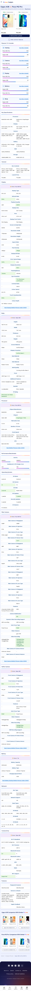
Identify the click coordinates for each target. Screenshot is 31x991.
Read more (27, 9)
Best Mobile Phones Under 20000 (15, 447)
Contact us (18, 970)
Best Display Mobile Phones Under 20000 (16, 307)
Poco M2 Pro (19, 28)
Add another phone (15, 36)
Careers (12, 970)
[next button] (27, 922)
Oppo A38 (3, 28)
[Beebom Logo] (8, 2)
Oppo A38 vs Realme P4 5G (9, 927)
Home (2, 955)
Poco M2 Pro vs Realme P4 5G (9, 949)
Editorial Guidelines (20, 973)
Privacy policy (9, 973)
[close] (14, 14)
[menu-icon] (2, 2)
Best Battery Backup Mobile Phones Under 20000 (15, 780)
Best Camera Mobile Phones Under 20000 (15, 661)
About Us (6, 970)
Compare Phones (9, 955)
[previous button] (3, 922)
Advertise (24, 970)
